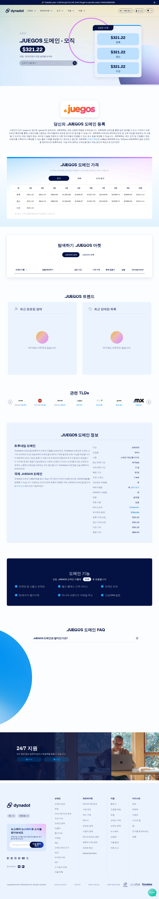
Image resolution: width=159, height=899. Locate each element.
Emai (30, 759)
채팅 (57, 759)
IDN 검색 (20, 486)
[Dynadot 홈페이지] (15, 11)
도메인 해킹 (92, 138)
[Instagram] (12, 858)
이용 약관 (77, 885)
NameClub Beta (90, 853)
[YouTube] (23, 858)
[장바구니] (149, 11)
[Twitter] (19, 858)
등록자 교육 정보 (93, 885)
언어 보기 (135, 487)
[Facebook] (8, 858)
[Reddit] (27, 858)
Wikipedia (135, 512)
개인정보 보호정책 (60, 885)
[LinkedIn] (15, 858)
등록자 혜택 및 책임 (113, 885)
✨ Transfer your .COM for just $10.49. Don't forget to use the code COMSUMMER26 (78, 2)
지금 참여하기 (37, 845)
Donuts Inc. (134, 507)
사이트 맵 (136, 820)
